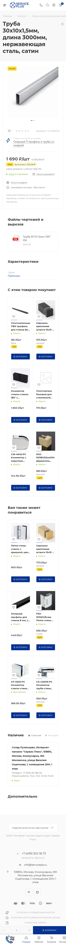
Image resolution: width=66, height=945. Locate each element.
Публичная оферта (36, 923)
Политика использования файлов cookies (36, 918)
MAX (37, 892)
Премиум (14, 275)
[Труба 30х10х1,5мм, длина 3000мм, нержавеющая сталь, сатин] (33, 92)
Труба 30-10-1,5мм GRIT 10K (36, 238)
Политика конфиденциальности (36, 912)
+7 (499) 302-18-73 (34, 853)
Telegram (28, 892)
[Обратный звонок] (10, 939)
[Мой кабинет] (53, 5)
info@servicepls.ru (35, 864)
